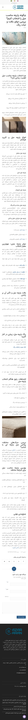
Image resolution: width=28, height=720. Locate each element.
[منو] (3, 7)
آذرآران (13, 450)
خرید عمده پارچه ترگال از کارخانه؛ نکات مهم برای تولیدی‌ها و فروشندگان (14, 709)
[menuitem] (5, 7)
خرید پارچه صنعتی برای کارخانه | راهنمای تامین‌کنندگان (15, 713)
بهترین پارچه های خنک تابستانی (20, 706)
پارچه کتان (22, 239)
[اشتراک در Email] (4, 561)
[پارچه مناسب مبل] (14, 38)
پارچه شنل (22, 230)
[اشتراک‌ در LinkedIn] (9, 561)
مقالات (24, 27)
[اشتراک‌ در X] (18, 561)
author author (12, 552)
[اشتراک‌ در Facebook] (23, 561)
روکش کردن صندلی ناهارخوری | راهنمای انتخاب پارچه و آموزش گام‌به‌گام (14, 703)
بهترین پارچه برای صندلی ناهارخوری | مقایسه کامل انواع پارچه (14, 700)
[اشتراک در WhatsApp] (14, 561)
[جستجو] (5, 7)
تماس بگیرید (15, 548)
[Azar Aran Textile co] (16, 7)
